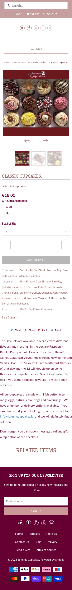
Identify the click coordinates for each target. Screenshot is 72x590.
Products (34, 533)
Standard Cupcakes (18, 303)
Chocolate (57, 287)
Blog (38, 541)
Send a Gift (23, 549)
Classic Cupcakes (42, 292)
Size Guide (9, 317)
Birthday (56, 281)
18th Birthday (27, 281)
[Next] (45, 140)
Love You (32, 298)
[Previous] (26, 140)
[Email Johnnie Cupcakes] (49, 28)
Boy (35, 287)
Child (47, 287)
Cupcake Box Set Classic (33, 270)
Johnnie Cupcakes (14, 186)
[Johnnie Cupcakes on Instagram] (43, 28)
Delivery (51, 541)
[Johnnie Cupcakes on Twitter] (22, 28)
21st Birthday (43, 281)
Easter (17, 298)
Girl (24, 298)
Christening (26, 292)
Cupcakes (7, 298)
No (7, 213)
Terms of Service (45, 549)
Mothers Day (55, 298)
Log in (19, 14)
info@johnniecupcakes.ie (16, 416)
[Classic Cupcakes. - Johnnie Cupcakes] (36, 103)
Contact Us (22, 541)
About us (51, 533)
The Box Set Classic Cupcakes (36, 309)
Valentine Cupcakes (29, 275)
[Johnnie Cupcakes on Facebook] (29, 28)
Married (42, 298)
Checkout (50, 14)
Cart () (34, 14)
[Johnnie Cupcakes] (36, 36)
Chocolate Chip (10, 292)
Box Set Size (9, 223)
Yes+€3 (10, 207)
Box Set (27, 287)
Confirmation (60, 292)
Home (19, 533)
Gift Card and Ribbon (14, 200)
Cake (41, 287)
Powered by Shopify (52, 559)
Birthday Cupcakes (12, 287)
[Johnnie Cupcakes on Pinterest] (36, 28)
